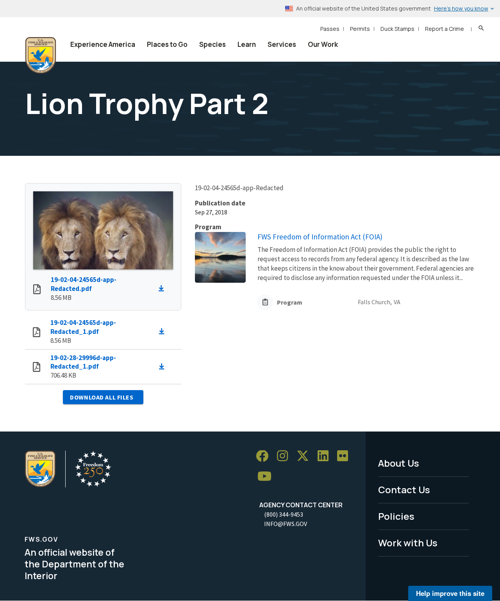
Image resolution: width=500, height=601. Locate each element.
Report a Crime (444, 28)
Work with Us (408, 542)
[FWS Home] (40, 55)
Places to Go (167, 44)
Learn (247, 44)
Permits (360, 28)
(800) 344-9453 (283, 514)
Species (212, 44)
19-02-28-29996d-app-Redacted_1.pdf (83, 362)
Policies (396, 516)
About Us (398, 463)
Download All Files (101, 397)
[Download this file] (163, 288)
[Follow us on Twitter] (305, 456)
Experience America (102, 44)
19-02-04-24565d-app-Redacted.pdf (83, 284)
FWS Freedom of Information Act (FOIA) (319, 236)
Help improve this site (450, 593)
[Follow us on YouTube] (267, 477)
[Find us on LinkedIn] (326, 456)
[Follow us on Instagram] (285, 456)
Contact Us (404, 489)
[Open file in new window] (37, 290)
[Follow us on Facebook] (265, 456)
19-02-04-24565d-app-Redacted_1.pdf (83, 327)
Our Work (323, 44)
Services (282, 44)
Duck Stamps (397, 28)
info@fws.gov (285, 524)
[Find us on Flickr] (345, 456)
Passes (329, 28)
